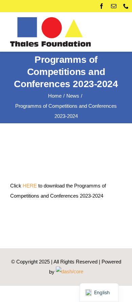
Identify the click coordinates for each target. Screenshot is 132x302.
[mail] (113, 6)
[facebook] (101, 6)
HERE (30, 185)
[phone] (126, 6)
